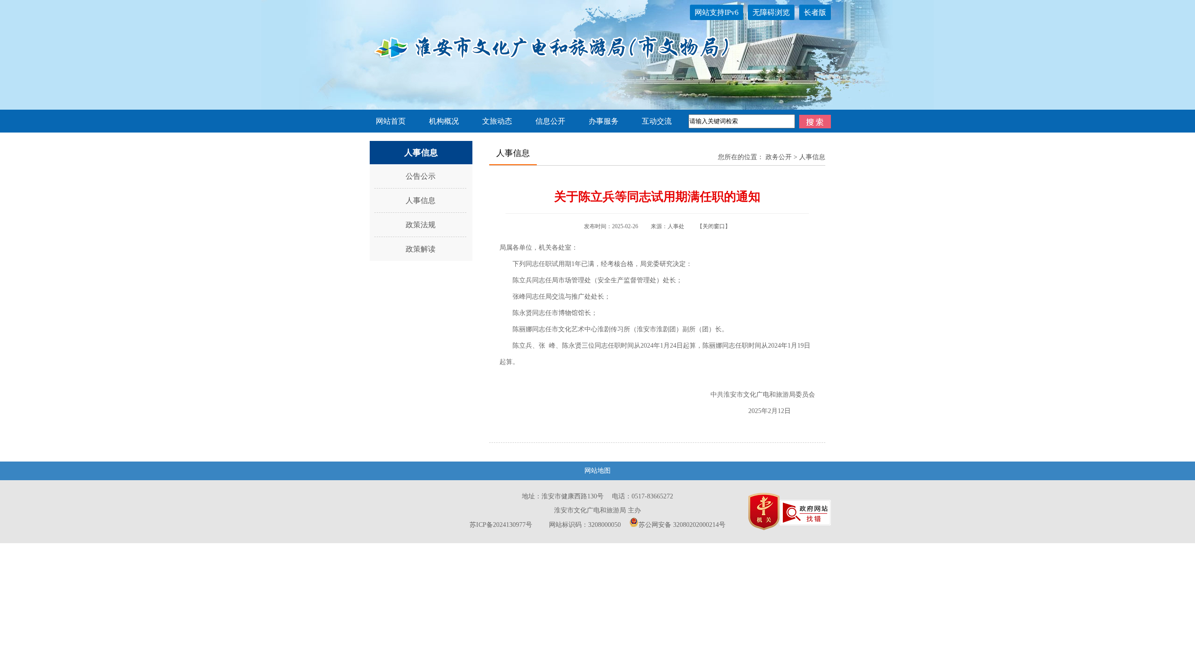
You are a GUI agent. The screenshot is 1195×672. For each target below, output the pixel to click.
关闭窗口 (714, 226)
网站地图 (597, 470)
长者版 (815, 12)
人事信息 (421, 200)
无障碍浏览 (771, 12)
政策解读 (421, 249)
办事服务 (604, 121)
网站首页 (391, 121)
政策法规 (421, 225)
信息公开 (550, 121)
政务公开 (779, 157)
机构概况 (444, 121)
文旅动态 (497, 121)
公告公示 (421, 176)
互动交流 (657, 121)
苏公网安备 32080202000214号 (682, 524)
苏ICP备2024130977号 (501, 524)
